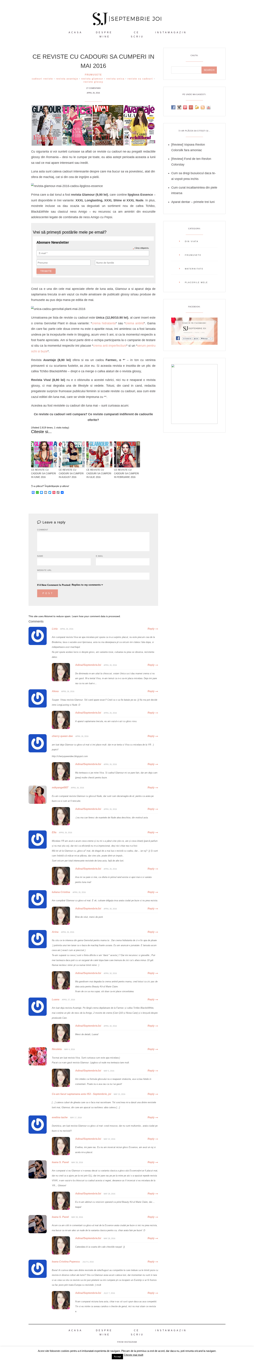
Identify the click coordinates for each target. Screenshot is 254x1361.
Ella (54, 832)
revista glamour (92, 78)
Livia (55, 628)
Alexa (55, 691)
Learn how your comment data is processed (96, 616)
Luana (55, 999)
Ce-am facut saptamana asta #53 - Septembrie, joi (81, 1093)
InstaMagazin (171, 32)
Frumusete (93, 74)
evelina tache (60, 1117)
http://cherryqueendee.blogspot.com (70, 756)
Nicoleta (57, 1049)
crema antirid (134, 323)
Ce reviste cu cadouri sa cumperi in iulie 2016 (98, 473)
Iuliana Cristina (61, 892)
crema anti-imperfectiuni (109, 345)
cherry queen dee (62, 736)
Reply (151, 628)
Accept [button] (117, 1356)
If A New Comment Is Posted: (54, 585)
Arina (55, 931)
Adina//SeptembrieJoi (88, 664)
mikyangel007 (60, 787)
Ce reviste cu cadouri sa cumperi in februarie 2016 (126, 473)
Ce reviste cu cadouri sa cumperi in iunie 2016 (43, 473)
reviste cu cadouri (140, 78)
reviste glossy (93, 82)
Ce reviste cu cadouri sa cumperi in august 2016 (71, 473)
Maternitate (194, 269)
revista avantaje (67, 78)
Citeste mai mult (133, 1354)
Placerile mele (196, 282)
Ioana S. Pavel (60, 1162)
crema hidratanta (104, 323)
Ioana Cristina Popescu (66, 1261)
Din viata (191, 241)
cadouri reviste (42, 78)
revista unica (115, 78)
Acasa (75, 32)
